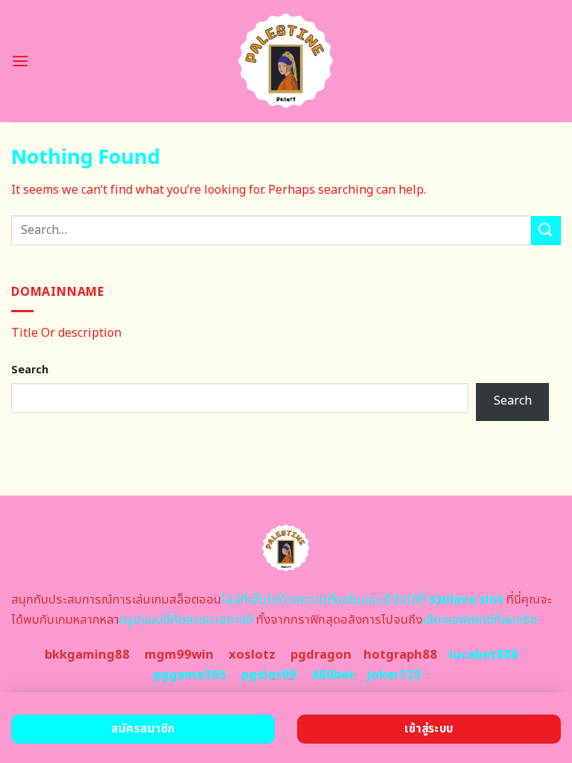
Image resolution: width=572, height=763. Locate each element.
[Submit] (546, 230)
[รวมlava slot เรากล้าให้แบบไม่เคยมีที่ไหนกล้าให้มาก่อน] (286, 61)
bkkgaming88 (87, 655)
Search (29, 370)
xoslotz (252, 655)
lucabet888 (483, 655)
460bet (333, 675)
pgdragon (321, 655)
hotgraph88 (400, 655)
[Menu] (20, 60)
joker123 (394, 675)
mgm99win (179, 655)
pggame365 (189, 675)
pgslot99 (268, 675)
